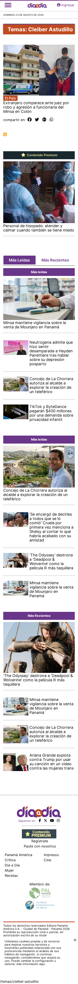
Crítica (10, 860)
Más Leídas (19, 260)
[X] (45, 820)
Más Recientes (55, 260)
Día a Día (12, 865)
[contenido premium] (39, 833)
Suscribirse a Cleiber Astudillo (5, 134)
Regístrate (39, 841)
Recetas (11, 875)
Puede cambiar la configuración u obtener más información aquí (30, 962)
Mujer (9, 870)
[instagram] (58, 820)
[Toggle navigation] (8, 5)
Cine (47, 860)
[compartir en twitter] (37, 120)
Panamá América (18, 855)
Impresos (51, 855)
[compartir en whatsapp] (51, 120)
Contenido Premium (41, 155)
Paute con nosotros (40, 846)
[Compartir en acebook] (29, 120)
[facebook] (40, 820)
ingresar (68, 5)
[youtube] (52, 820)
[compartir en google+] (44, 120)
